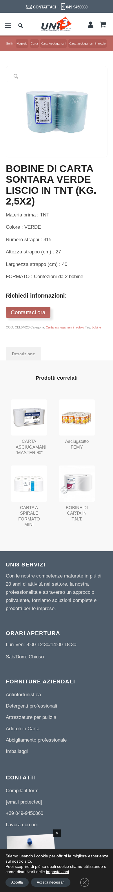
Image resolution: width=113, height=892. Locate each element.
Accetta (17, 882)
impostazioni (57, 871)
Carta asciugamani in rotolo (65, 327)
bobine (96, 327)
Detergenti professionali (31, 706)
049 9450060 (77, 7)
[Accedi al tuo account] (90, 25)
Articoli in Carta (22, 728)
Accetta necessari (51, 882)
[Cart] (103, 25)
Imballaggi (17, 751)
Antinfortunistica (23, 694)
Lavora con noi (22, 824)
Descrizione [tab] (23, 353)
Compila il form (22, 790)
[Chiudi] (57, 833)
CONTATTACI (44, 7)
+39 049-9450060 (24, 813)
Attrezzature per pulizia (31, 717)
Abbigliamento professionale (36, 740)
